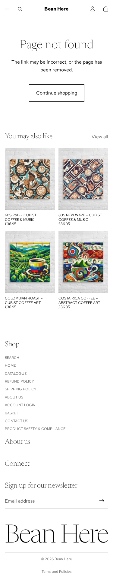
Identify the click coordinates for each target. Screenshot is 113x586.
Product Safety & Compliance (35, 428)
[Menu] (7, 9)
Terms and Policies (56, 571)
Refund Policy (19, 381)
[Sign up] (102, 500)
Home (10, 365)
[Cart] (105, 9)
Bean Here (63, 559)
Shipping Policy (20, 389)
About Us (14, 397)
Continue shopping (56, 93)
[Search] (20, 9)
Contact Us (16, 421)
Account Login (20, 405)
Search (12, 357)
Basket (11, 412)
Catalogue (16, 373)
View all (100, 137)
